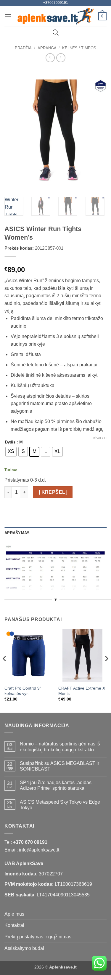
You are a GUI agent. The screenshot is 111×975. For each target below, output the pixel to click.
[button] (8, 16)
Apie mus (14, 913)
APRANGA (47, 48)
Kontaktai (14, 925)
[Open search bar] (56, 32)
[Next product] (50, 57)
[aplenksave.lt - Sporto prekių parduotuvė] (55, 16)
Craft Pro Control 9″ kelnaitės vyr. (22, 691)
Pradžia (23, 48)
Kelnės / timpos (79, 48)
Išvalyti (100, 438)
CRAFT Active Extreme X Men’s (81, 691)
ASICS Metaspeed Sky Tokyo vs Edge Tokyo (60, 805)
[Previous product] (60, 57)
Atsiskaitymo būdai (24, 948)
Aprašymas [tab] (17, 533)
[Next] (97, 130)
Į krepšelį (53, 492)
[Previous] (14, 130)
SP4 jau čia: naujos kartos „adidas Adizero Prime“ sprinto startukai (55, 785)
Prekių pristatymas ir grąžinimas (37, 936)
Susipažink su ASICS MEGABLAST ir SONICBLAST (59, 766)
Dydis (10, 442)
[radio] (11, 451)
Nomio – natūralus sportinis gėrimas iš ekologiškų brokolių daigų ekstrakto (60, 746)
